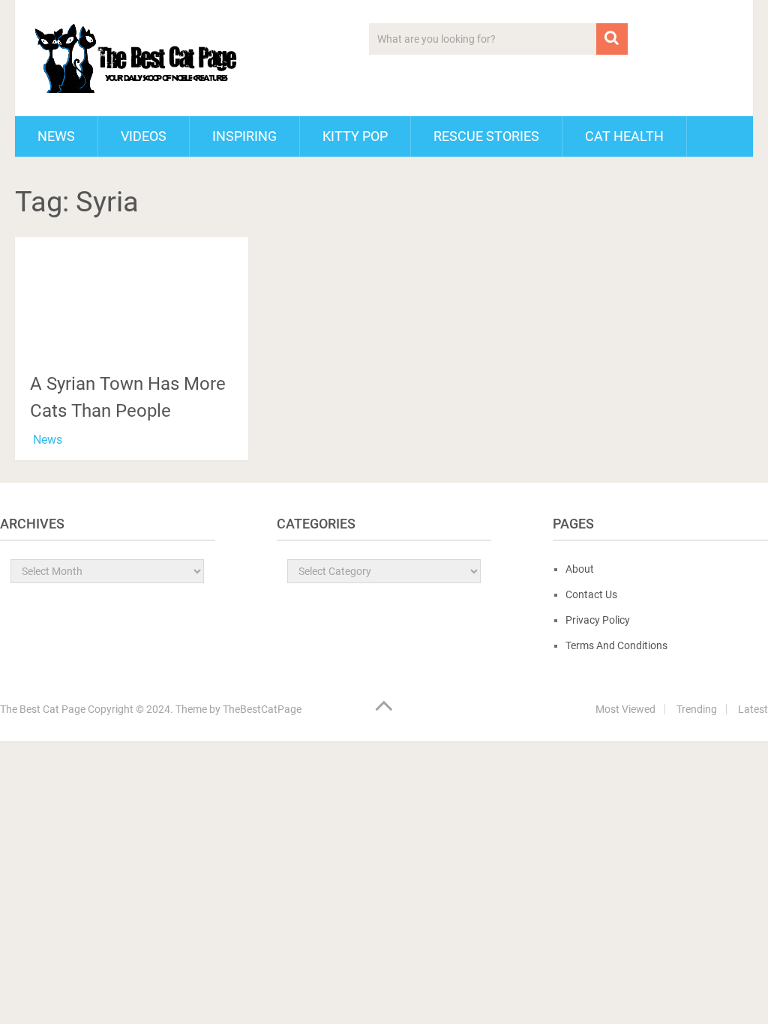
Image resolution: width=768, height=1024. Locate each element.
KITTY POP (355, 136)
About (580, 569)
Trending (696, 709)
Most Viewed (626, 709)
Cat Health (624, 136)
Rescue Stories (486, 136)
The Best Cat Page (43, 709)
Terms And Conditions (617, 645)
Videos (143, 136)
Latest (753, 709)
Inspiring (244, 136)
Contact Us (591, 594)
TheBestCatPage (262, 709)
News (56, 136)
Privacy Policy (598, 620)
